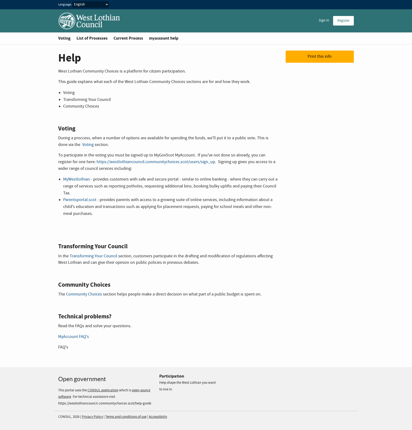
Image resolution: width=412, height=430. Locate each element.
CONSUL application (103, 390)
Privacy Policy (92, 416)
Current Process (128, 38)
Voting (64, 38)
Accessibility (158, 416)
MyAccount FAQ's (73, 337)
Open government (82, 379)
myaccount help (163, 38)
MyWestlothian (76, 179)
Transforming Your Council (93, 256)
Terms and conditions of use (125, 416)
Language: (65, 5)
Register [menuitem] (343, 20)
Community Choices (84, 294)
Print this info (320, 56)
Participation (171, 376)
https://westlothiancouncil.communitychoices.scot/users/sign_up (156, 162)
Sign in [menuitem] (324, 20)
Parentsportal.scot (79, 200)
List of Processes (92, 38)
